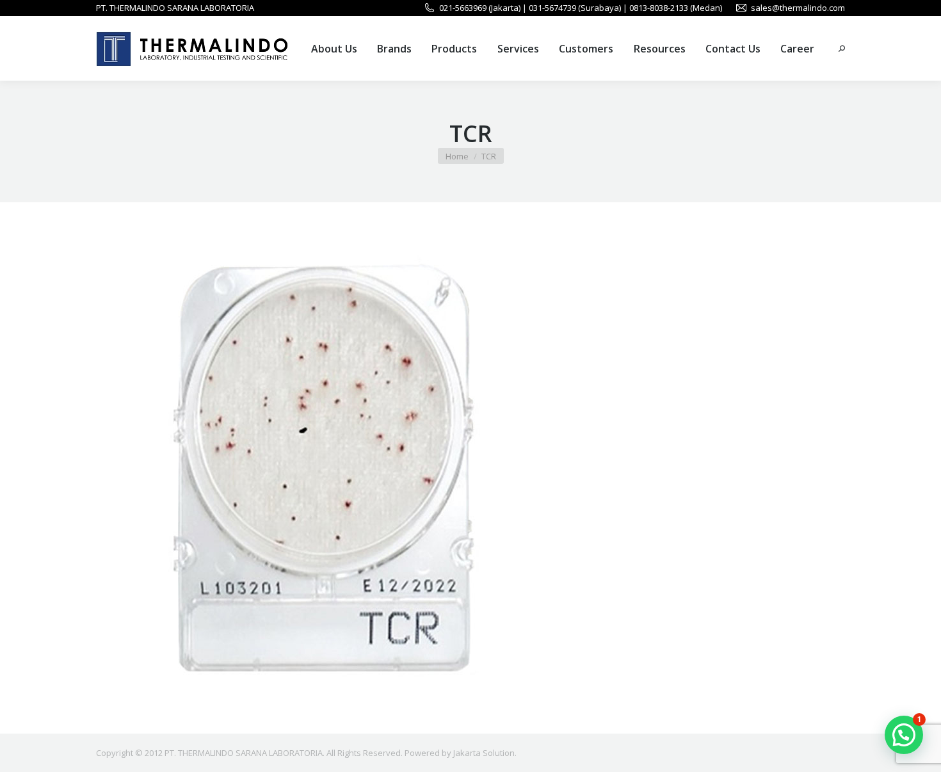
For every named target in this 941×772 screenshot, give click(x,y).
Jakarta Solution (484, 753)
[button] (904, 735)
